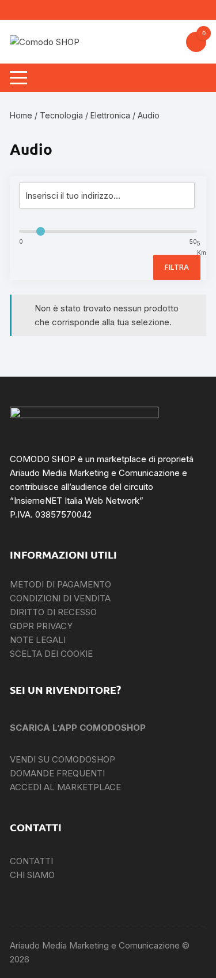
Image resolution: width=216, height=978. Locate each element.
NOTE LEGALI (38, 639)
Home (21, 115)
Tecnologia (61, 115)
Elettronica (110, 115)
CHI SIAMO (32, 874)
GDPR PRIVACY (41, 625)
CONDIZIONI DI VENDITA (60, 598)
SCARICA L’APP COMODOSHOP (78, 727)
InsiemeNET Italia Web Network (76, 500)
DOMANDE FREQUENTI (57, 773)
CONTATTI (31, 861)
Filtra (177, 267)
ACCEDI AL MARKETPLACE (65, 787)
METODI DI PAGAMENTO (60, 584)
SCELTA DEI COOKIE (51, 653)
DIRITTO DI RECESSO (53, 612)
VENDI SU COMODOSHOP (62, 759)
